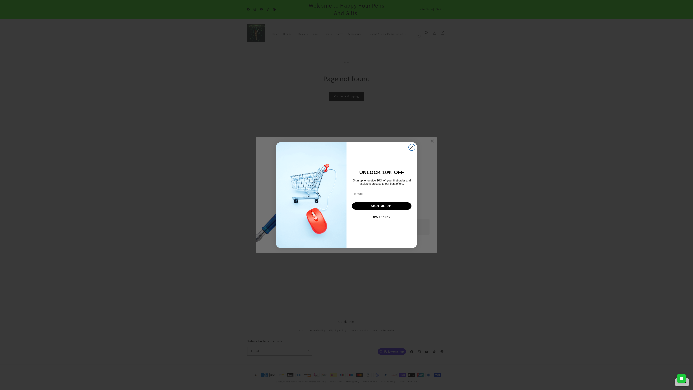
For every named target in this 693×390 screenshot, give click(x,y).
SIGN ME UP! (382, 205)
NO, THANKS (381, 217)
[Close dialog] (412, 147)
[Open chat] (681, 378)
